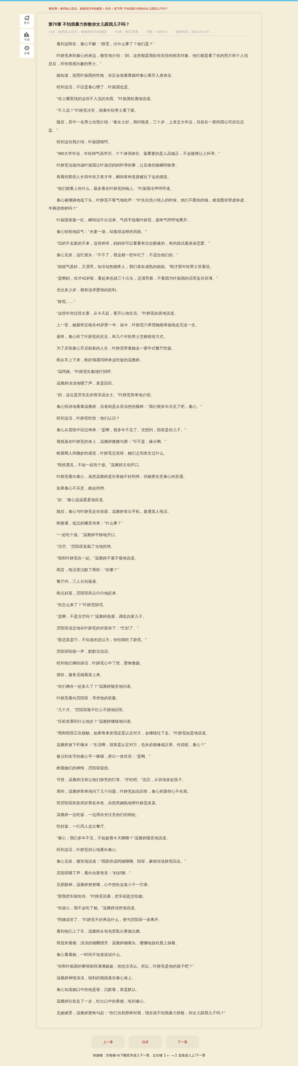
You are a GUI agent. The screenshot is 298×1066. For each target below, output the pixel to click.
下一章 (182, 1041)
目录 (27, 51)
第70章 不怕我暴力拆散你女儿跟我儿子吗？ (141, 8)
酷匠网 (53, 8)
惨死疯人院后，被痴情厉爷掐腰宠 (81, 8)
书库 (27, 36)
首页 (27, 21)
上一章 (108, 1041)
